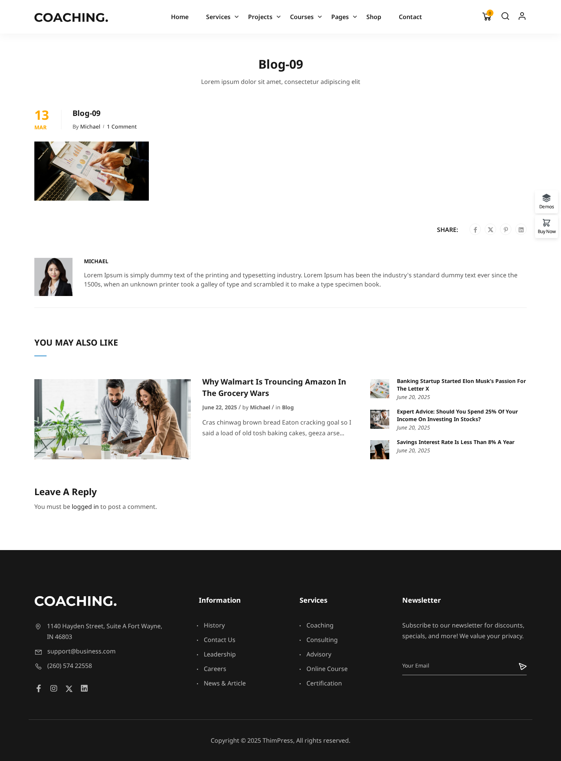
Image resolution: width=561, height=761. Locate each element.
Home (180, 17)
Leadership (220, 654)
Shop (373, 17)
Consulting (322, 640)
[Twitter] (490, 229)
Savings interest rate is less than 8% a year (455, 442)
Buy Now (547, 231)
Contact (410, 17)
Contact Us (219, 640)
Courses (302, 17)
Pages (340, 17)
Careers (215, 668)
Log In (522, 17)
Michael (90, 126)
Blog (288, 407)
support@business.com (81, 651)
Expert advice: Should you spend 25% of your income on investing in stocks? (457, 415)
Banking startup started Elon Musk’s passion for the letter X (461, 384)
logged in (85, 506)
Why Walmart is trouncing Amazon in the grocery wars (274, 387)
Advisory (318, 654)
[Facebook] (475, 229)
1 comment (122, 126)
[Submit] (518, 665)
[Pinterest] (506, 229)
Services (218, 17)
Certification (324, 683)
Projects (260, 17)
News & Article (225, 683)
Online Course (327, 668)
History (214, 625)
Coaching (320, 625)
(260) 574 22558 (69, 665)
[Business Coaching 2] (71, 17)
